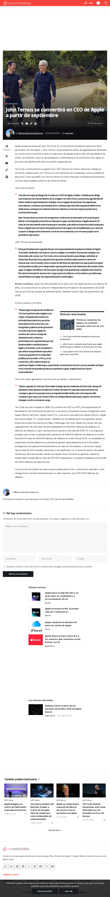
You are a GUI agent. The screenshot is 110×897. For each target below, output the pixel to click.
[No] (106, 888)
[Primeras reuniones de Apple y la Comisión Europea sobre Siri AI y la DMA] (67, 324)
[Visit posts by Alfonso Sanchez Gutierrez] (6, 492)
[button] (86, 3)
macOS (48, 603)
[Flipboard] (17, 866)
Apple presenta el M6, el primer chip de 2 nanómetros (62, 610)
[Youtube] (52, 866)
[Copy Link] (31, 123)
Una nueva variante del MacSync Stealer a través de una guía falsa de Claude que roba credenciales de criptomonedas (42, 811)
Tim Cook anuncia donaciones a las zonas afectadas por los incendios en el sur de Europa (94, 809)
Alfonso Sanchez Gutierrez (30, 133)
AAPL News (13, 104)
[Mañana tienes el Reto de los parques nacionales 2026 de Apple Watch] (36, 709)
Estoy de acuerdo (44, 891)
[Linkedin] (23, 866)
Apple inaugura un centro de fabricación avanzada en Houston (15, 806)
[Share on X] (22, 123)
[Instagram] (46, 866)
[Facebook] (40, 866)
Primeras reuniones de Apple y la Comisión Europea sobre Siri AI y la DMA (90, 324)
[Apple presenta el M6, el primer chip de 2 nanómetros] (36, 612)
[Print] (36, 123)
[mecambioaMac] (17, 3)
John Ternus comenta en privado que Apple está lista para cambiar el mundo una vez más (81, 345)
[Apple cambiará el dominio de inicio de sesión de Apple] (36, 626)
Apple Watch (50, 716)
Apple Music (50, 646)
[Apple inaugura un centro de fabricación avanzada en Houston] (16, 790)
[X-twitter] (29, 866)
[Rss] (5, 866)
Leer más (69, 891)
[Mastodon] (34, 866)
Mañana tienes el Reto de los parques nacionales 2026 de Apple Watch (63, 708)
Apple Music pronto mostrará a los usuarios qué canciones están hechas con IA (62, 638)
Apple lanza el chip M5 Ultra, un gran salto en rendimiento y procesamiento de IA (61, 595)
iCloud (47, 629)
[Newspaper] (11, 866)
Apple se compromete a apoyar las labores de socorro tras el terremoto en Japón (67, 808)
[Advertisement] (55, 27)
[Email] (27, 123)
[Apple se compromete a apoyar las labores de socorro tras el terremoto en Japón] (68, 790)
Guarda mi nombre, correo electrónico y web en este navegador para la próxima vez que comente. (49, 566)
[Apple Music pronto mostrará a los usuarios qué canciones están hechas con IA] (36, 639)
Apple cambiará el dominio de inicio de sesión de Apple (61, 624)
